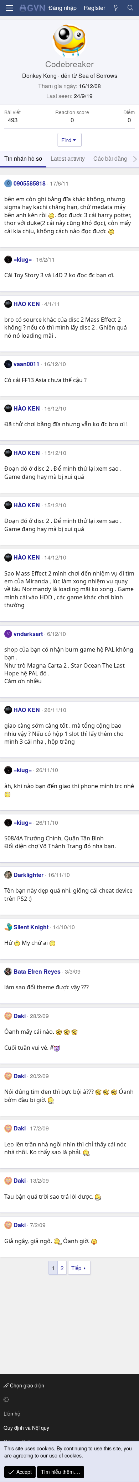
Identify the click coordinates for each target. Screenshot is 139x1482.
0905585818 (30, 183)
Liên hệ (12, 1413)
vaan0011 (27, 364)
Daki (20, 1016)
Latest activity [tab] (68, 158)
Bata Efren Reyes (37, 971)
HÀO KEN (27, 304)
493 (12, 119)
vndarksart (28, 634)
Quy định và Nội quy (26, 1427)
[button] (68, 1399)
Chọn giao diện (26, 1385)
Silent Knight (31, 927)
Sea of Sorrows (97, 75)
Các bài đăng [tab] (110, 158)
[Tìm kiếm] (130, 7)
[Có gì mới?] (116, 7)
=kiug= (23, 259)
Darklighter (28, 875)
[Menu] (9, 8)
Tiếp (76, 1268)
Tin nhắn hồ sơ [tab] (23, 158)
